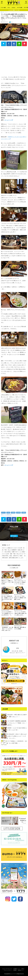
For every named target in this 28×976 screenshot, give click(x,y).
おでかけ (13, 7)
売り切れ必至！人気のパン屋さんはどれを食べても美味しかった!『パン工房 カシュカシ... (17, 736)
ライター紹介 (3, 7)
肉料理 (19, 512)
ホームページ (8, 120)
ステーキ (4, 514)
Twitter (15, 536)
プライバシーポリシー (8, 970)
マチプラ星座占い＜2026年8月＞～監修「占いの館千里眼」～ (17, 742)
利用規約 (15, 970)
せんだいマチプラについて (7, 968)
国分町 (9, 514)
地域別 (13, 512)
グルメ (9, 7)
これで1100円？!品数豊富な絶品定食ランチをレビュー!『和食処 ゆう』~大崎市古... (17, 723)
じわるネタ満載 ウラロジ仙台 (14, 10)
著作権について (21, 970)
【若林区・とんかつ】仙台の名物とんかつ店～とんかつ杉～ (17, 729)
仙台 (9, 512)
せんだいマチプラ (13, 973)
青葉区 (24, 512)
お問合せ (22, 968)
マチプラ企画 (19, 7)
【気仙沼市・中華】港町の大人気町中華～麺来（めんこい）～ (17, 715)
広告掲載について (16, 968)
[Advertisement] (14, 61)
